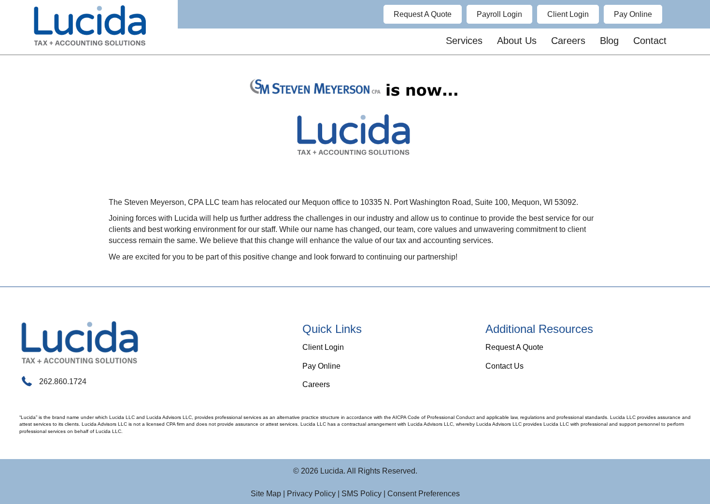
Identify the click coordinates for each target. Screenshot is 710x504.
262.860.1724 (62, 381)
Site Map (266, 494)
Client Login (323, 347)
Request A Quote (514, 347)
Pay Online (321, 366)
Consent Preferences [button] (423, 494)
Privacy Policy (311, 494)
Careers (316, 384)
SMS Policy (361, 494)
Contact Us (504, 366)
